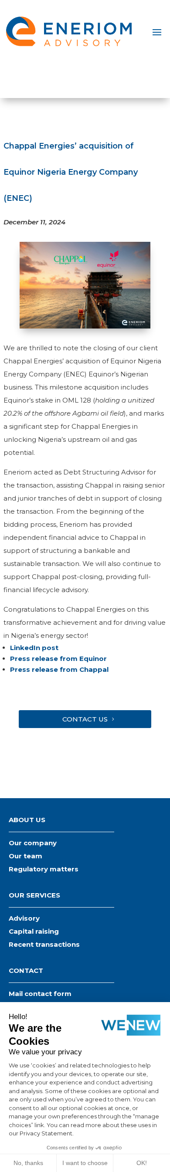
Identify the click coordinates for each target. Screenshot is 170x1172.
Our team (25, 856)
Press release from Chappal (59, 669)
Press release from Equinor (58, 658)
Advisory (24, 918)
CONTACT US (85, 719)
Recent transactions (44, 944)
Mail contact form (40, 993)
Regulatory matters (43, 869)
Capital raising (34, 931)
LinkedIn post (34, 648)
